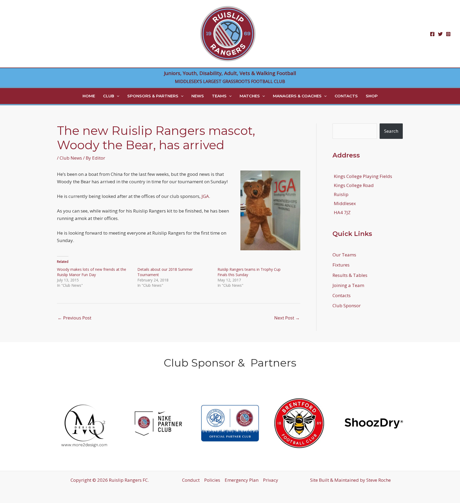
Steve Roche (378, 480)
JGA (205, 196)
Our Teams (344, 255)
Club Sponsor (346, 305)
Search (391, 131)
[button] (116, 96)
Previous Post (74, 318)
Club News (71, 158)
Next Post (287, 318)
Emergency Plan (241, 480)
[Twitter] (440, 34)
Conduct (191, 480)
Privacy (270, 480)
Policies (212, 480)
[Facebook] (432, 34)
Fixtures (341, 265)
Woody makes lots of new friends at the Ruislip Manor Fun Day (91, 272)
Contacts (341, 295)
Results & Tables (349, 275)
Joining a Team (348, 285)
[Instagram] (448, 34)
